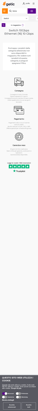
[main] (9, 4)
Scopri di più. (16, 388)
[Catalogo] (5, 11)
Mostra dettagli (8, 400)
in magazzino (16, 25)
